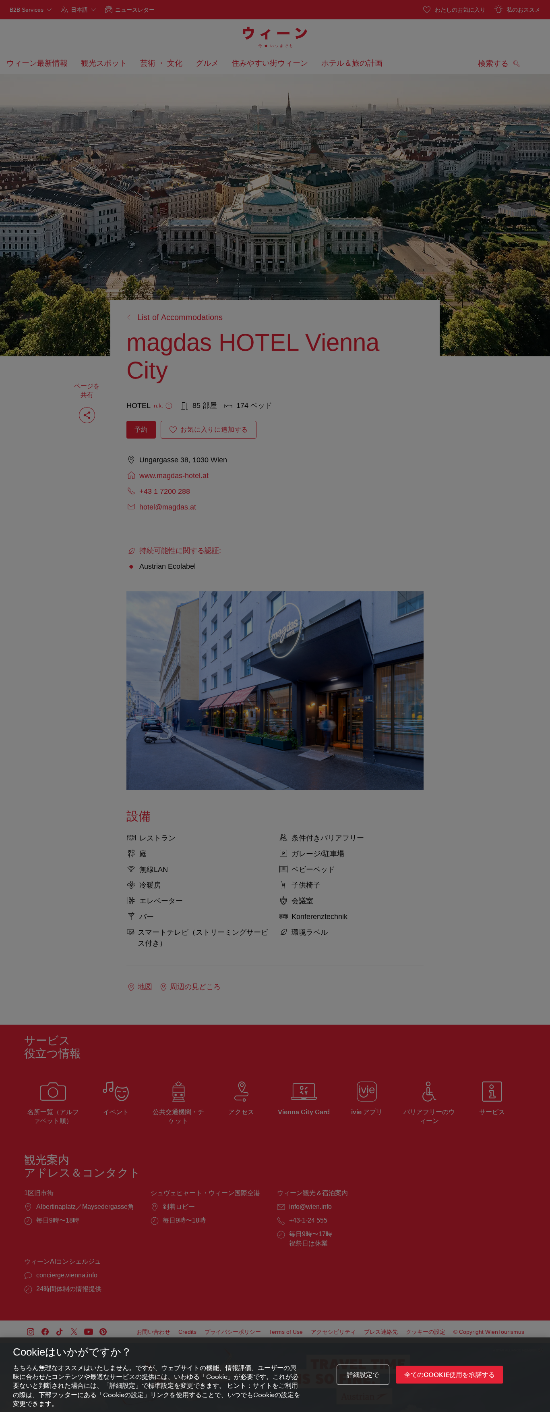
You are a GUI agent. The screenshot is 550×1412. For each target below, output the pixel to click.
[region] (275, 1374)
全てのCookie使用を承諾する (449, 1375)
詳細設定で (363, 1375)
